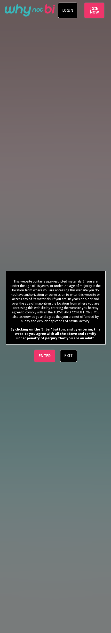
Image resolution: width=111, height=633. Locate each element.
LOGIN (67, 10)
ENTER (44, 355)
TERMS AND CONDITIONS (72, 312)
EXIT (68, 355)
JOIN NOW (94, 10)
